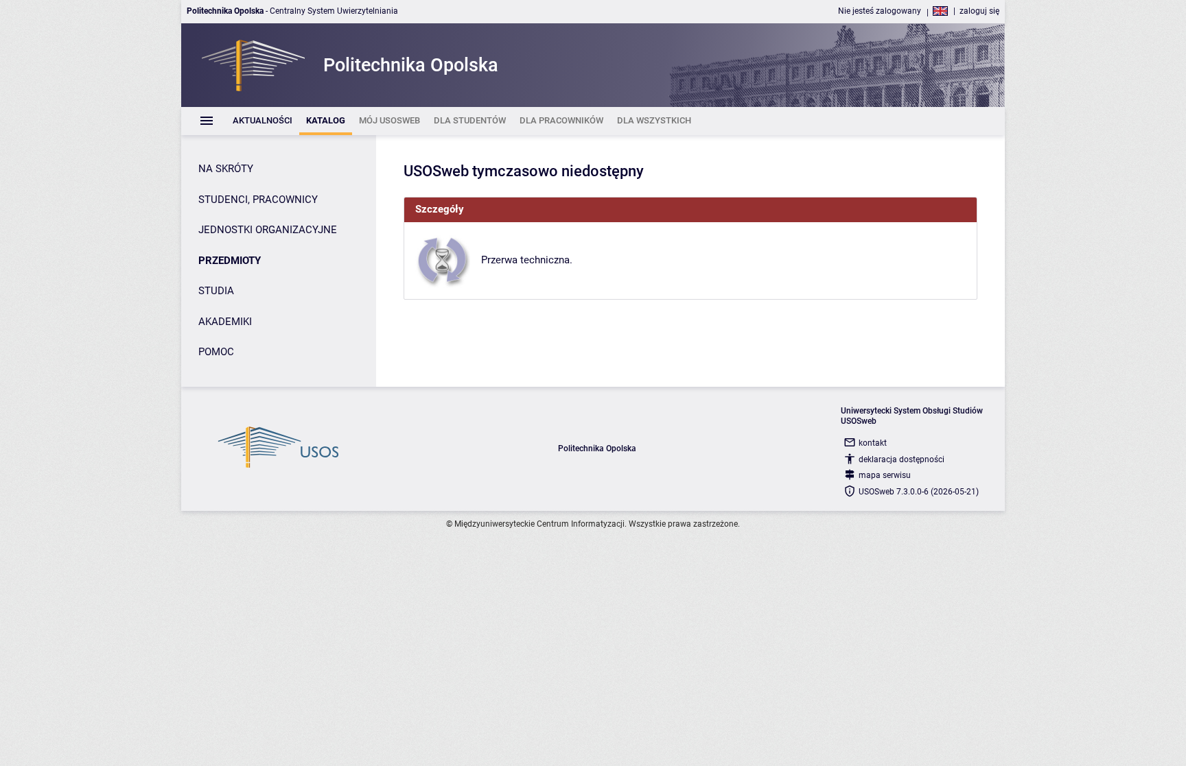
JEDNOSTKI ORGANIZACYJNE (267, 230)
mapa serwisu (885, 475)
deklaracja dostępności (901, 459)
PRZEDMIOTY (229, 260)
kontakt (873, 443)
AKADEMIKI (225, 321)
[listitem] (262, 121)
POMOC (216, 352)
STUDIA (216, 291)
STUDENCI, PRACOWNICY (258, 199)
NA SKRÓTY (225, 169)
